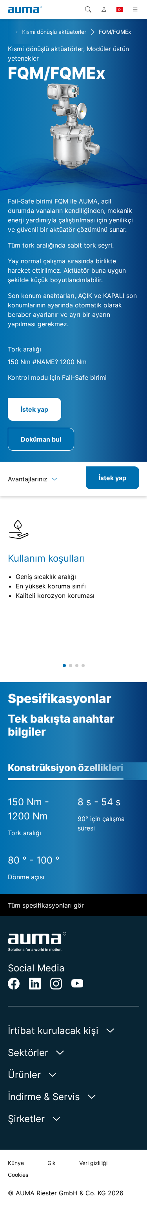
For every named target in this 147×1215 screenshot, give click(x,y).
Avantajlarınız (27, 479)
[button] (64, 665)
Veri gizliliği (93, 1163)
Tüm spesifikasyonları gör (46, 905)
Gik (51, 1163)
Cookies (18, 1174)
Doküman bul (41, 439)
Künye (16, 1163)
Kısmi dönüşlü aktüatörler (54, 31)
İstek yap (34, 409)
